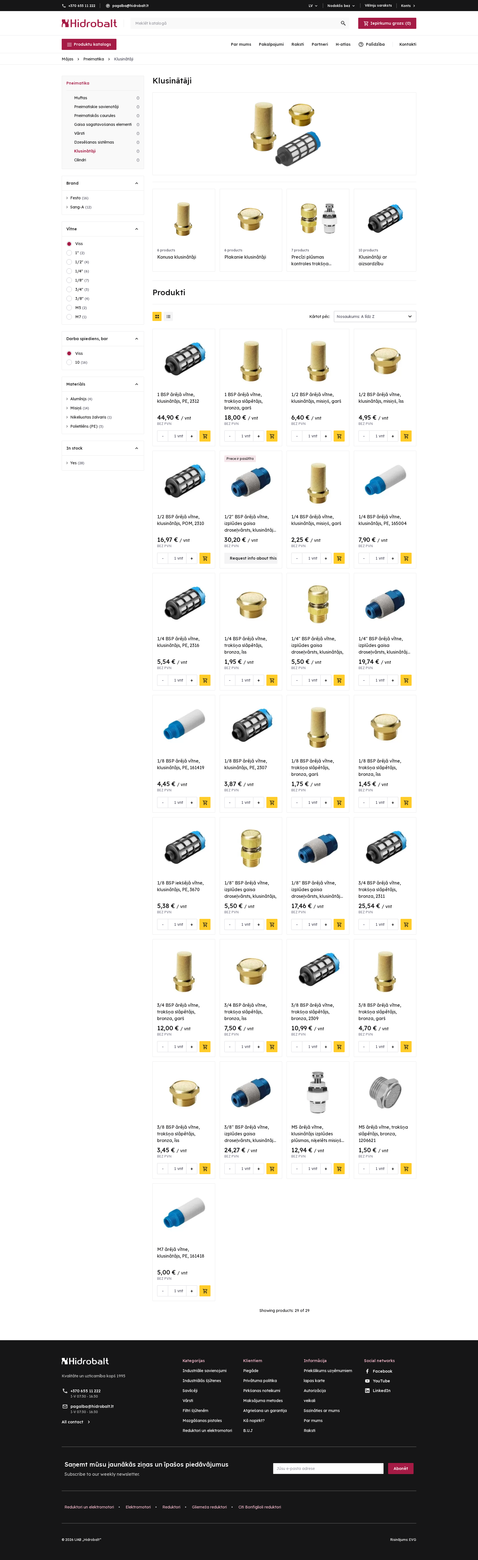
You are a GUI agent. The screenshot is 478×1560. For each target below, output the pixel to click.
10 (81, 362)
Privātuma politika (260, 1380)
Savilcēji (190, 1390)
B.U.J (248, 1430)
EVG (412, 1540)
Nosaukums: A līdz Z (356, 316)
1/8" (82, 280)
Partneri (320, 44)
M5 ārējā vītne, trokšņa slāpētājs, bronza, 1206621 (383, 1133)
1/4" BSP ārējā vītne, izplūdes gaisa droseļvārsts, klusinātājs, (317, 645)
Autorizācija (315, 1390)
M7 (81, 316)
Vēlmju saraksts (378, 5)
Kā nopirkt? (254, 1420)
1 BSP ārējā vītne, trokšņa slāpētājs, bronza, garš (243, 401)
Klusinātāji (106, 151)
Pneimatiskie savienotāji (106, 106)
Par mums (241, 44)
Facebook (382, 1371)
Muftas (106, 97)
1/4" (82, 271)
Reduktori (171, 1507)
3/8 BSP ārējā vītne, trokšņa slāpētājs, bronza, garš (379, 1011)
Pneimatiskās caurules (106, 115)
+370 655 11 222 (81, 6)
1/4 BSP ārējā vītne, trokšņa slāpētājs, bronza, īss (245, 645)
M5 (81, 307)
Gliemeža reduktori (209, 1507)
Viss (79, 243)
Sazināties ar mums (322, 1410)
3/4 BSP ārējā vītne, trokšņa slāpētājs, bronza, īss (245, 1011)
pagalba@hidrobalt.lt (130, 6)
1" (80, 252)
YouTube (381, 1380)
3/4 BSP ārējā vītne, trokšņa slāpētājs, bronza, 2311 (379, 889)
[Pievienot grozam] (205, 436)
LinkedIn (382, 1390)
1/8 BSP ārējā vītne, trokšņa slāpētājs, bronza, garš (312, 767)
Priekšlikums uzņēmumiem (328, 1370)
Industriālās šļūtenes (202, 1380)
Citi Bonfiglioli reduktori (259, 1507)
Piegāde (250, 1370)
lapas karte (314, 1380)
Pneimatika (77, 83)
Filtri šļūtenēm (195, 1410)
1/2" (82, 261)
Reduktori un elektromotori (207, 1430)
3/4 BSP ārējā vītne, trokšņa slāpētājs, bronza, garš (178, 1011)
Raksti (298, 44)
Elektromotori (138, 1507)
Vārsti (106, 133)
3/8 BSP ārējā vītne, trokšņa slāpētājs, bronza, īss (178, 1133)
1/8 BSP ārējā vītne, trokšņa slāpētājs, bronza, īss (379, 767)
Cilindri (106, 159)
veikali (309, 1400)
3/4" (82, 289)
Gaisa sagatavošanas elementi (106, 124)
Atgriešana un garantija (265, 1410)
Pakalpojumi (271, 44)
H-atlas (343, 44)
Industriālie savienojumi (205, 1370)
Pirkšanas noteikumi (261, 1390)
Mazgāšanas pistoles (202, 1420)
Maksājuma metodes (263, 1400)
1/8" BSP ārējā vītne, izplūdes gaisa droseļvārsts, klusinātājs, (250, 889)
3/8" (82, 298)
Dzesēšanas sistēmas (106, 142)
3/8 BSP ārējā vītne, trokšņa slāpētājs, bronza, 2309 (312, 1011)
